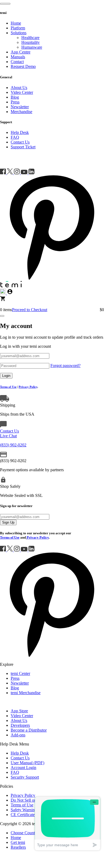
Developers (20, 725)
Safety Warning (24, 809)
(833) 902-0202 (13, 445)
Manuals (18, 57)
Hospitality (30, 42)
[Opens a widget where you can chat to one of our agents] (67, 823)
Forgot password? (65, 365)
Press (15, 102)
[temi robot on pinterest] (52, 278)
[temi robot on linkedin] (31, 173)
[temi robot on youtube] (25, 173)
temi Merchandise (26, 692)
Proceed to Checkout (29, 309)
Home (16, 23)
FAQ (15, 137)
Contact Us (20, 142)
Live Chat (8, 436)
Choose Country (24, 832)
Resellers (18, 847)
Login (6, 376)
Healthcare (30, 37)
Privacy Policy (28, 386)
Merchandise (21, 111)
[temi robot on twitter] (10, 173)
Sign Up (8, 522)
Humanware (31, 47)
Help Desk (20, 132)
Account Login (23, 767)
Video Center (22, 92)
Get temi (18, 842)
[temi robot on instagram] (17, 173)
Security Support (25, 777)
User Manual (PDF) (27, 762)
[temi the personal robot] (11, 286)
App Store (19, 711)
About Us (19, 87)
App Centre (20, 52)
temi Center (20, 673)
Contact (17, 61)
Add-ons (18, 735)
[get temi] (3, 300)
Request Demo (23, 66)
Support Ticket (23, 147)
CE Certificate (23, 814)
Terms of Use (22, 805)
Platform (18, 28)
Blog (15, 97)
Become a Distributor (29, 730)
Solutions (18, 32)
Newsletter (20, 107)
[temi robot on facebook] (3, 173)
